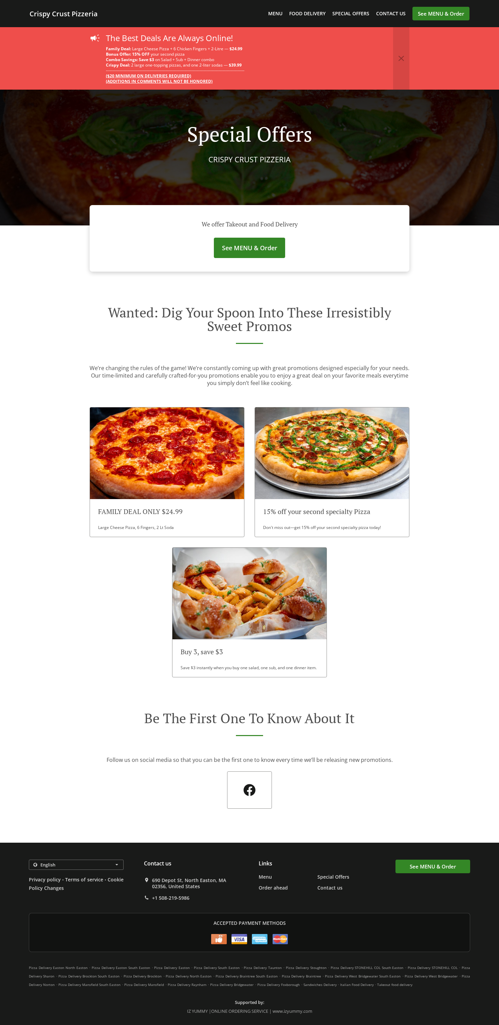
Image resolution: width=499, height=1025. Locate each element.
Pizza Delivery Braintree (301, 976)
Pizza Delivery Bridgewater (232, 984)
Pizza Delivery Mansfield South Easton (89, 984)
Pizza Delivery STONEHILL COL (433, 967)
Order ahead (273, 887)
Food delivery (307, 13)
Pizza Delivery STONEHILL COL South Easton (367, 967)
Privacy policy (45, 879)
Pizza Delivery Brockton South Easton (88, 976)
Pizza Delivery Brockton (143, 976)
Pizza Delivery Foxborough (278, 984)
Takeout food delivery (394, 984)
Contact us (391, 13)
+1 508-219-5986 (170, 898)
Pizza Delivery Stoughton (306, 967)
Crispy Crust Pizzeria (64, 13)
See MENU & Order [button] (441, 13)
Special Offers (350, 13)
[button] (401, 58)
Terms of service (84, 879)
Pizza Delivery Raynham (187, 984)
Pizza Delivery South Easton (217, 967)
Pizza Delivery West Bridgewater (431, 976)
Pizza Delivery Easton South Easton (121, 967)
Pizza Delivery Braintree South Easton (247, 976)
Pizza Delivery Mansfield (144, 984)
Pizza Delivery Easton (171, 967)
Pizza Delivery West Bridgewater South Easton (363, 976)
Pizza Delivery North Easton (188, 976)
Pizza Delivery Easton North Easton (58, 967)
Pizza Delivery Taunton (262, 967)
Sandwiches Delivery (320, 984)
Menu (275, 13)
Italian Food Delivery (357, 984)
